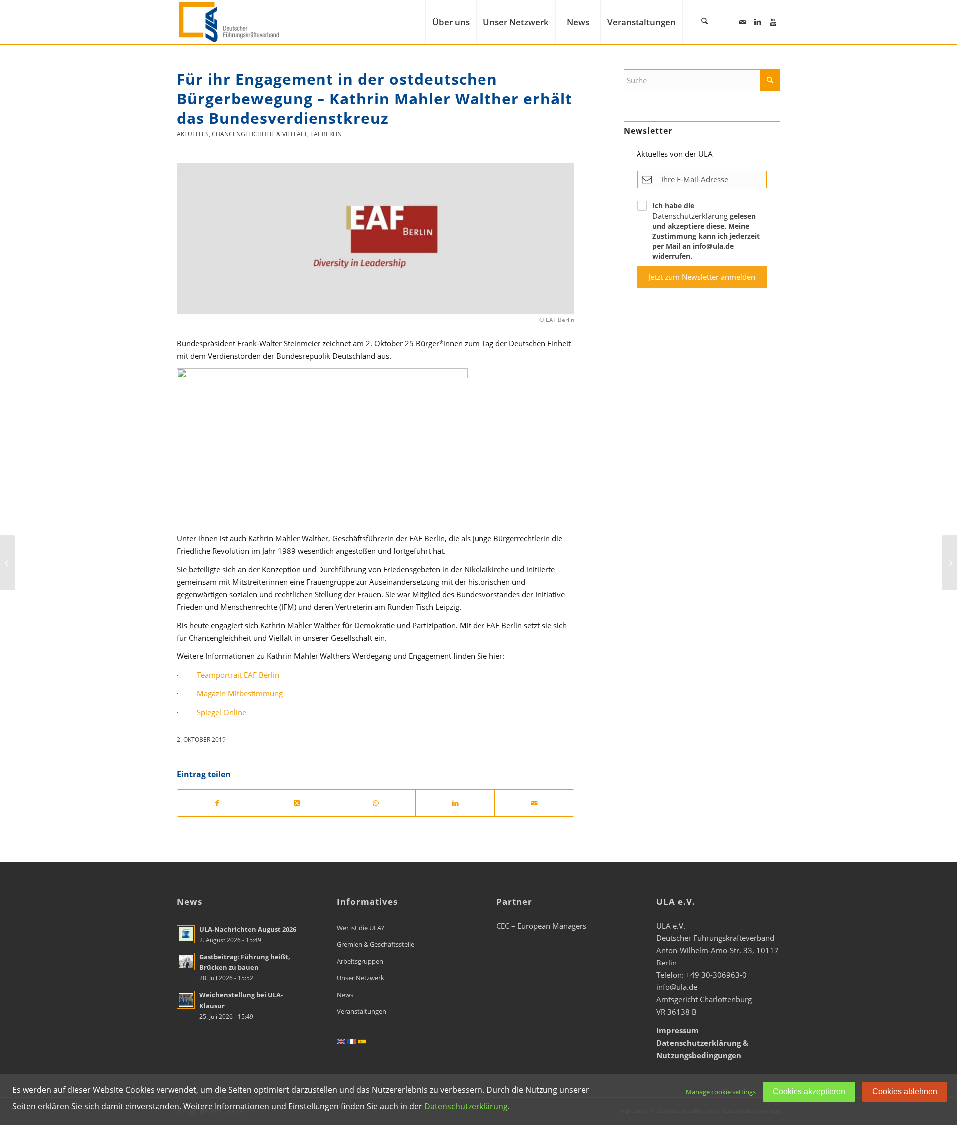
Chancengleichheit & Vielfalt (259, 134)
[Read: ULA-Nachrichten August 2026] (186, 934)
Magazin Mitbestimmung (240, 693)
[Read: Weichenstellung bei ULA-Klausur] (186, 1000)
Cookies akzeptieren (809, 1091)
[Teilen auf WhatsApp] (375, 803)
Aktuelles (193, 134)
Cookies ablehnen (904, 1091)
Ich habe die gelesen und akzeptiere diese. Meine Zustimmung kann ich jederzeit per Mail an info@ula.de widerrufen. (706, 231)
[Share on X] (296, 803)
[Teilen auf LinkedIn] (455, 803)
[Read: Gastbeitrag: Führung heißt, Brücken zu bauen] (186, 961)
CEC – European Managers (541, 926)
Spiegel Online (221, 712)
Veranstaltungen (361, 1011)
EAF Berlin (326, 134)
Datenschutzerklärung (690, 216)
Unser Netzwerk (360, 977)
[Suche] (704, 22)
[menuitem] (450, 22)
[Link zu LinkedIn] (757, 21)
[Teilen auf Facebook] (217, 803)
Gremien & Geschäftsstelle (375, 944)
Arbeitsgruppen (360, 961)
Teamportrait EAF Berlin (238, 675)
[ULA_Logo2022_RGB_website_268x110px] (230, 22)
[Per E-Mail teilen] (534, 803)
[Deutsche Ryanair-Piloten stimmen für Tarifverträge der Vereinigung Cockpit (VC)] (7, 562)
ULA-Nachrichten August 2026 (247, 929)
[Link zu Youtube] (772, 21)
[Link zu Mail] (742, 21)
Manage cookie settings (721, 1091)
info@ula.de (676, 987)
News (345, 994)
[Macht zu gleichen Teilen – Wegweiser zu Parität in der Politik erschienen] (949, 562)
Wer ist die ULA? (360, 927)
